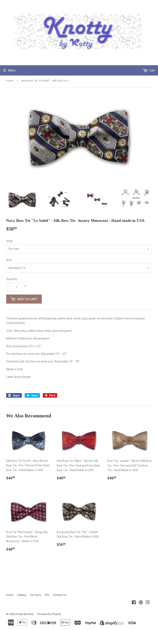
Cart (152, 70)
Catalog (21, 594)
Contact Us (59, 594)
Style (9, 241)
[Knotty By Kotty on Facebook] (134, 602)
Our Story (35, 594)
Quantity (11, 279)
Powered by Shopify (49, 614)
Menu (12, 70)
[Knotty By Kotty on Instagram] (148, 602)
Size (9, 260)
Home (9, 80)
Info (47, 594)
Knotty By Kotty (24, 614)
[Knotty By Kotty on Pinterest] (141, 602)
